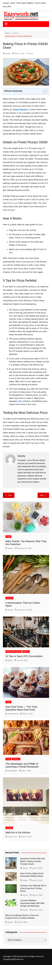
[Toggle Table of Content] (44, 91)
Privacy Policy (40, 3)
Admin (10, 660)
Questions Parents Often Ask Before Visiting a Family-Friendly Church (32, 861)
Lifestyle (16, 759)
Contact (6, 3)
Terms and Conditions (24, 3)
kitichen (9, 598)
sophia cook (12, 837)
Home (12, 3)
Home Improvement (13, 651)
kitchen (26, 651)
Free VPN (7, 7)
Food (31, 53)
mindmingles (12, 771)
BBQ (20, 401)
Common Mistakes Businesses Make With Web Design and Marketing (32, 903)
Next (42, 495)
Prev (10, 495)
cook (15, 203)
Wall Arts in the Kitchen (17, 832)
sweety (8, 53)
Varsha (10, 548)
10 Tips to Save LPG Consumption (24, 656)
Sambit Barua (13, 714)
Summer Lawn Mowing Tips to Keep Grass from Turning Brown (33, 888)
